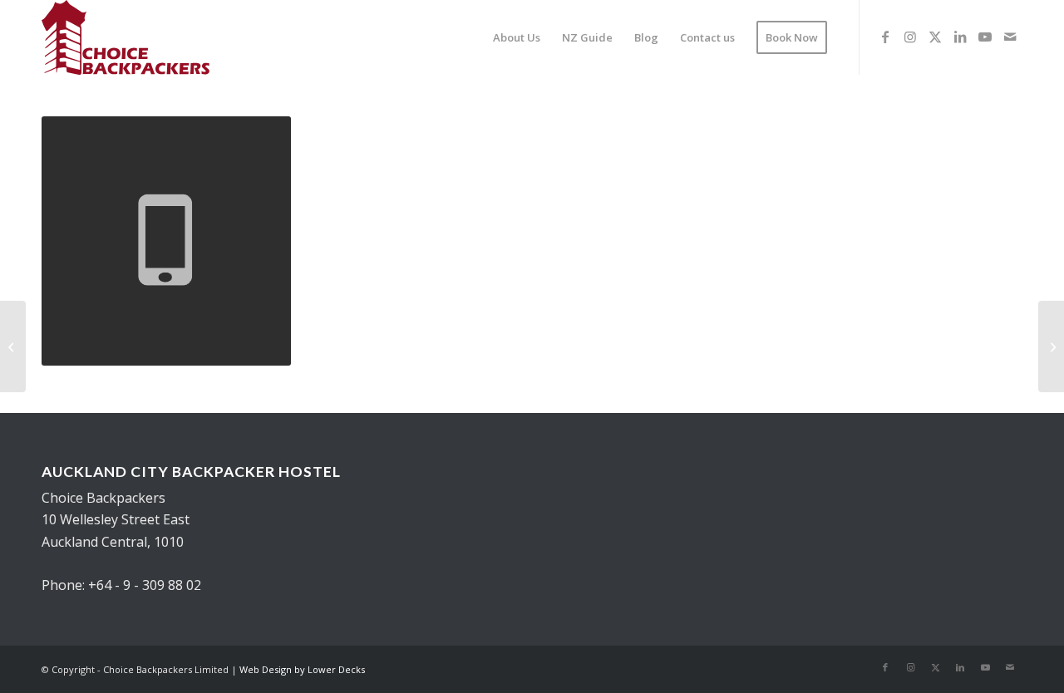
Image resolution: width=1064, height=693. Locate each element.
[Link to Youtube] (985, 36)
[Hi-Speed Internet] (13, 346)
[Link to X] (935, 36)
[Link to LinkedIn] (960, 36)
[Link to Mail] (1010, 36)
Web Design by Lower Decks (302, 669)
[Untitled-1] (125, 37)
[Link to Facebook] (885, 36)
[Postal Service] (1051, 346)
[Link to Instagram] (910, 36)
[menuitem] (516, 37)
